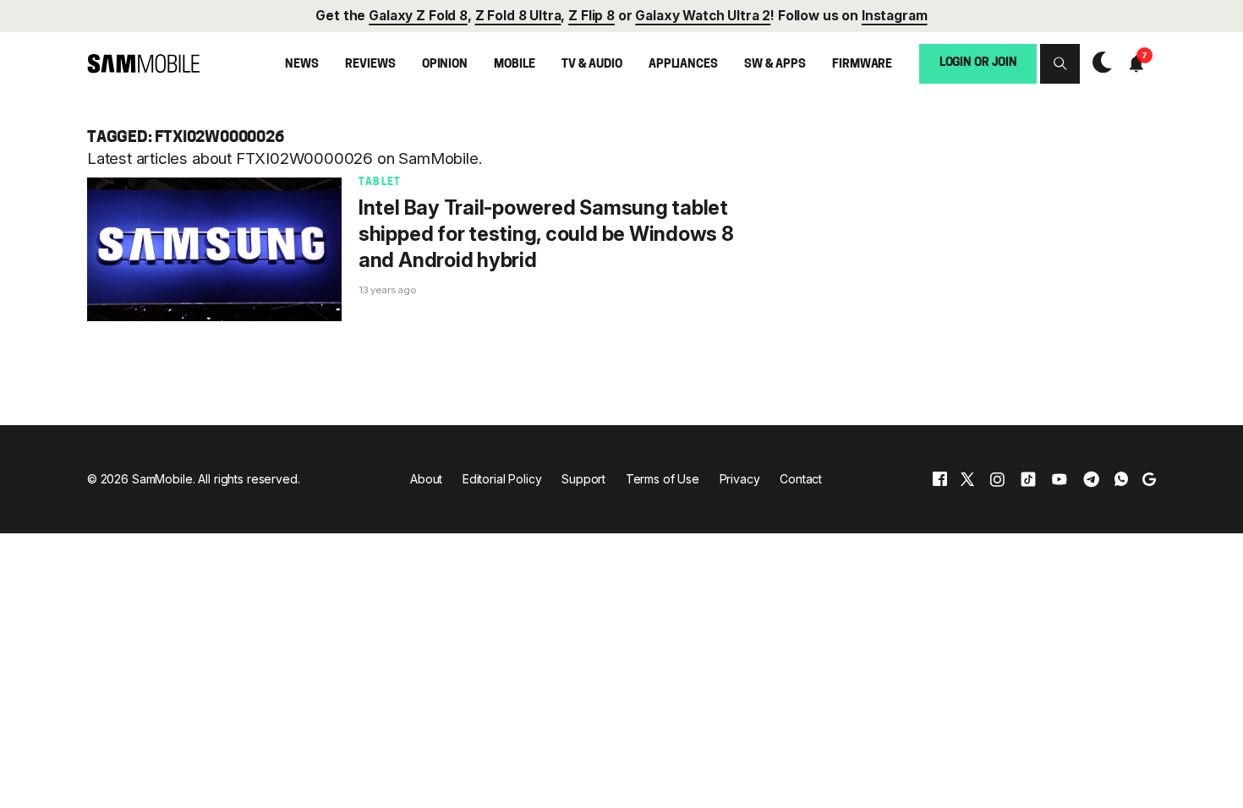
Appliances (683, 64)
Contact (801, 479)
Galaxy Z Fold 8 (418, 16)
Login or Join (978, 63)
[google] (1149, 478)
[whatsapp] (1121, 478)
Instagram (895, 16)
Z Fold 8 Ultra (518, 16)
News (301, 64)
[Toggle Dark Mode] (1098, 63)
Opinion (445, 64)
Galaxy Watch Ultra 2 (702, 16)
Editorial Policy (502, 479)
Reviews (370, 64)
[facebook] (940, 478)
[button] (1060, 64)
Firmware (862, 64)
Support (583, 479)
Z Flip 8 (591, 16)
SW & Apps (775, 64)
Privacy (740, 479)
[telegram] (1091, 478)
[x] (967, 478)
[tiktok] (1028, 478)
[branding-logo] (143, 63)
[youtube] (1059, 478)
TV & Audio (591, 64)
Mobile (514, 64)
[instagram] (996, 478)
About (426, 479)
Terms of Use (662, 479)
